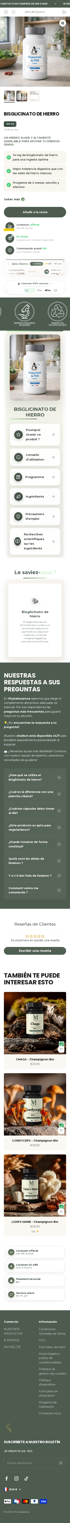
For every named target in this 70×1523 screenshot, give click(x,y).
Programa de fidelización (48, 1404)
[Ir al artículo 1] (9, 97)
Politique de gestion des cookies (52, 1371)
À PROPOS (11, 1340)
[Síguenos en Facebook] (6, 1478)
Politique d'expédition (47, 1382)
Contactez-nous (50, 1413)
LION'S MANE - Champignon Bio (35, 1222)
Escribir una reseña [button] (35, 951)
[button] (35, 1252)
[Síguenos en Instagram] (16, 1478)
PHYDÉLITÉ (12, 1347)
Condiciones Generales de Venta (52, 1331)
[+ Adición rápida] (61, 1049)
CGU (42, 1340)
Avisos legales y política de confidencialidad (50, 1358)
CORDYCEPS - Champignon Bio (35, 1140)
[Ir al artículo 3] (34, 97)
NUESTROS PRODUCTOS (13, 1331)
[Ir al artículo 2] (21, 97)
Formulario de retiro (52, 1347)
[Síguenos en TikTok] (26, 1478)
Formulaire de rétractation (48, 1393)
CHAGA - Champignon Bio (35, 1059)
